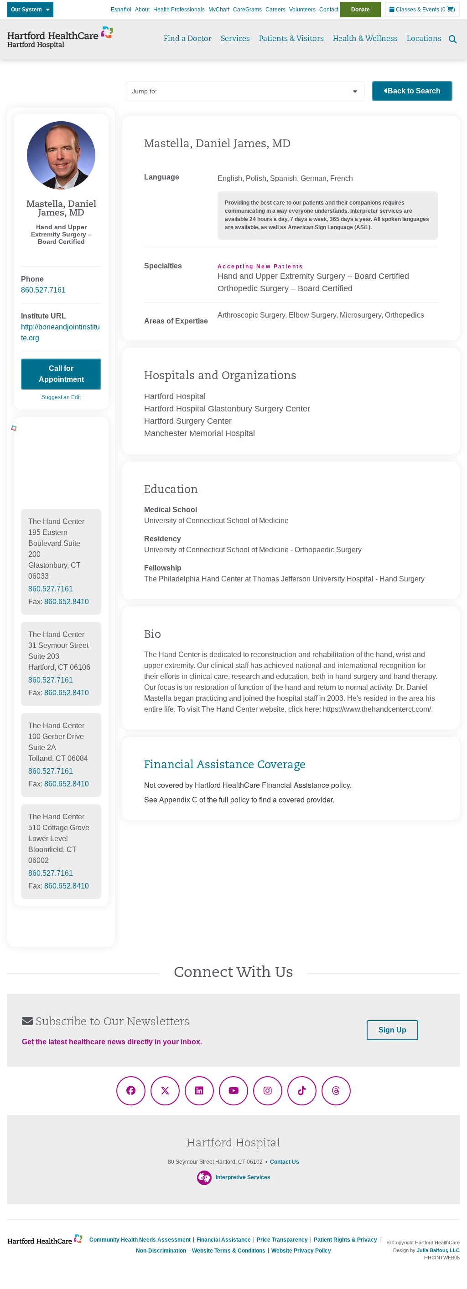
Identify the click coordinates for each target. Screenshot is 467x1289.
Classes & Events (416, 9)
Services (235, 39)
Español (121, 9)
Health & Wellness (365, 39)
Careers (275, 9)
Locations (424, 39)
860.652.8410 (66, 602)
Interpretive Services (243, 1178)
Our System (28, 9)
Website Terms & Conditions (228, 1251)
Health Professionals (179, 9)
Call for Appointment (61, 374)
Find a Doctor (188, 39)
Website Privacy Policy (301, 1251)
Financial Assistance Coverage (225, 765)
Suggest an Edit (61, 397)
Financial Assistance (224, 1240)
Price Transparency (282, 1240)
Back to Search (414, 91)
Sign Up (392, 1030)
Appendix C (178, 800)
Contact (328, 9)
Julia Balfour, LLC (438, 1250)
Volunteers (302, 9)
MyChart (218, 9)
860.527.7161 (43, 290)
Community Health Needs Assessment (140, 1240)
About (142, 9)
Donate (360, 9)
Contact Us (284, 1162)
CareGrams (247, 9)
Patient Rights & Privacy (345, 1240)
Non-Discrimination (161, 1251)
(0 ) (448, 9)
